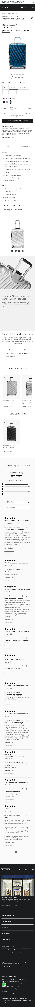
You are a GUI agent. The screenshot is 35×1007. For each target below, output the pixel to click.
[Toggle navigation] (33, 7)
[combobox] (18, 502)
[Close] (33, 2)
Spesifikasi (24, 146)
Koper (3, 13)
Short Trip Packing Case (9, 402)
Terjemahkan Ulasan (9, 551)
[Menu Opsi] (30, 527)
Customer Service (7, 921)
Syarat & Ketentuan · (16, 1000)
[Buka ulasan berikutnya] (22, 852)
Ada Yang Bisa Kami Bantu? (13, 209)
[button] (11, 74)
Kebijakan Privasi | (27, 1000)
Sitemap (3, 1002)
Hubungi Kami (6, 939)
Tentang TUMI (6, 933)
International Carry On (9, 447)
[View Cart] (29, 7)
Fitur (8, 146)
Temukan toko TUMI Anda (9, 905)
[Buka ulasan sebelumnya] (13, 852)
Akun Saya (5, 927)
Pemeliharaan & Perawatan (12, 206)
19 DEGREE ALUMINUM (8, 400)
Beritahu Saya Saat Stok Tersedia (17, 121)
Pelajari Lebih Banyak (9, 134)
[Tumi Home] (4, 7)
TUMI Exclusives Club (8, 915)
